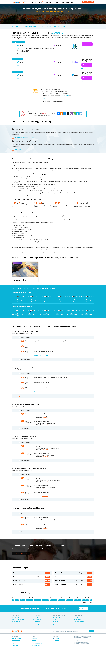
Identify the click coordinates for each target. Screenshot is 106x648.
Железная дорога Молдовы (48, 520)
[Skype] (77, 113)
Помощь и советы (64, 2)
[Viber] (71, 113)
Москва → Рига (56, 621)
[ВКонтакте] (58, 113)
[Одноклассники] (61, 113)
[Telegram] (80, 113)
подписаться (83, 608)
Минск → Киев (77, 619)
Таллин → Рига (36, 621)
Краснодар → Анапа (17, 624)
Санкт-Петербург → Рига (80, 621)
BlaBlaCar (45, 98)
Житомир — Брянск (30, 252)
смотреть (47, 572)
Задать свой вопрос (21, 553)
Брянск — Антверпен (19, 580)
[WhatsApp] (74, 113)
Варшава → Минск (36, 624)
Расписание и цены (17, 26)
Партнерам (34, 641)
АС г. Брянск (32, 137)
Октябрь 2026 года (87, 602)
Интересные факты (17, 263)
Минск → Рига (35, 617)
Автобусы (33, 2)
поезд (62, 95)
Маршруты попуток (16, 640)
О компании (34, 638)
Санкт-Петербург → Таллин (59, 617)
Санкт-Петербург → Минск (59, 623)
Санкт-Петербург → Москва (18, 617)
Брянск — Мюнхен (18, 584)
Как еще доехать (51, 26)
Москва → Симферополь (18, 619)
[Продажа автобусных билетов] (19, 2)
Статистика (41, 26)
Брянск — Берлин (60, 580)
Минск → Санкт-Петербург (80, 623)
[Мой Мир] (64, 113)
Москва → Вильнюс (78, 624)
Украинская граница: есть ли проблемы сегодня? (25, 279)
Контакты (55, 2)
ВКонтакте (57, 638)
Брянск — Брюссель (60, 576)
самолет (66, 95)
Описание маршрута (30, 26)
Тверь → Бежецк (16, 623)
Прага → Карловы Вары (38, 623)
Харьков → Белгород (58, 624)
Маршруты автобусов (16, 638)
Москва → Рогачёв (57, 619)
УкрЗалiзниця (45, 417)
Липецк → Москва (16, 621)
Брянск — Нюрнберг (60, 584)
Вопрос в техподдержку (88, 1)
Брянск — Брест (17, 576)
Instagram (57, 640)
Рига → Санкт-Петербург (80, 617)
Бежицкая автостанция (21, 137)
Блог (72, 2)
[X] (68, 113)
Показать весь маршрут (41, 355)
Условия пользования (37, 643)
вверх (91, 631)
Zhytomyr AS (18, 149)
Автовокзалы (47, 2)
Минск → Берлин (36, 619)
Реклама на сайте (36, 645)
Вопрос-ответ (62, 26)
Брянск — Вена (17, 573)
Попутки (40, 2)
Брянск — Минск (59, 573)
